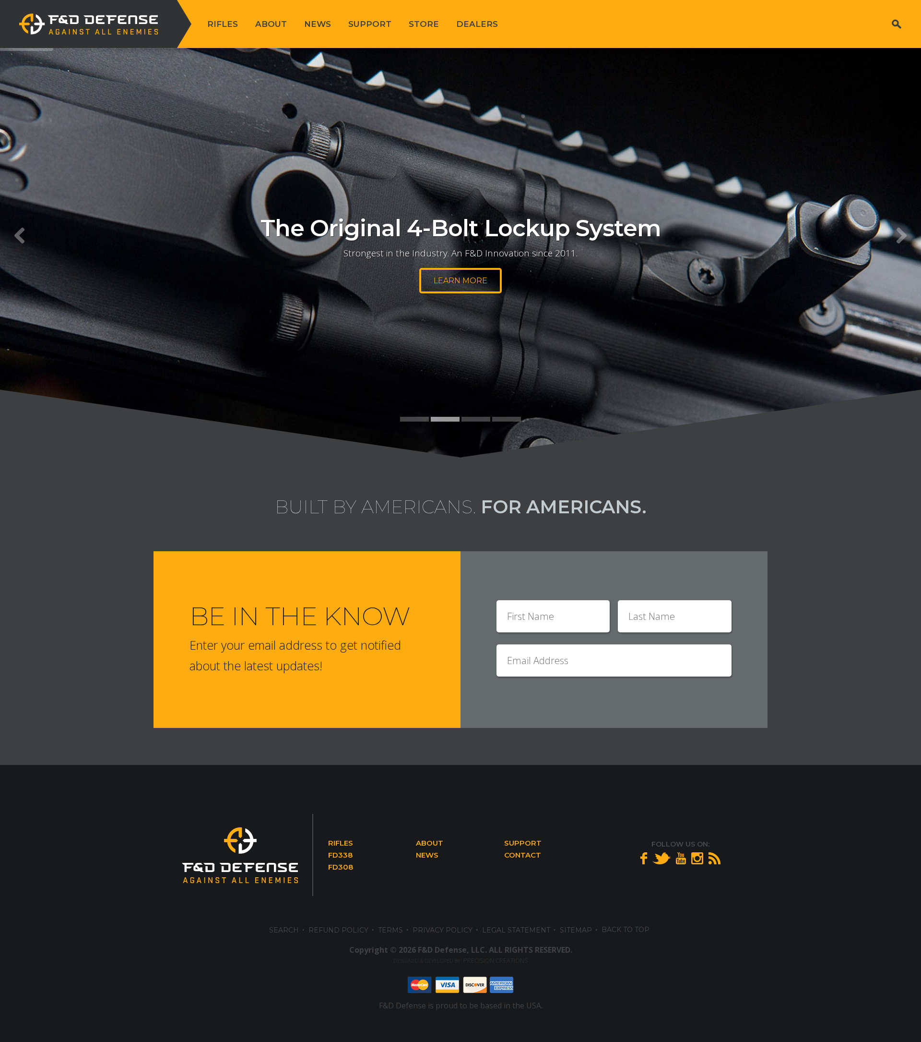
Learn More (460, 280)
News (317, 24)
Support (369, 24)
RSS (714, 858)
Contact (522, 855)
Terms (390, 930)
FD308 (340, 867)
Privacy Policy (442, 930)
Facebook (643, 858)
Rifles (222, 24)
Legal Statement (516, 930)
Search (897, 24)
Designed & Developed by (460, 960)
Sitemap (576, 930)
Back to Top (625, 929)
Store (424, 24)
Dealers (477, 24)
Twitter (661, 858)
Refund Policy (338, 930)
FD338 (340, 855)
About (271, 24)
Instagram (697, 858)
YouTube (681, 858)
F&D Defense (88, 24)
